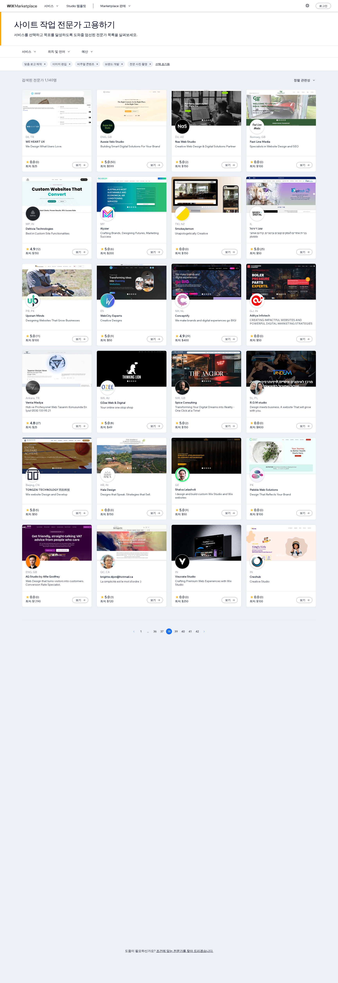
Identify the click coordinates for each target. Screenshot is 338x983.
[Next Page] (204, 631)
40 (183, 631)
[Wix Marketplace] (22, 6)
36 (155, 631)
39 (176, 631)
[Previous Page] (134, 631)
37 (162, 631)
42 (197, 631)
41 (190, 631)
